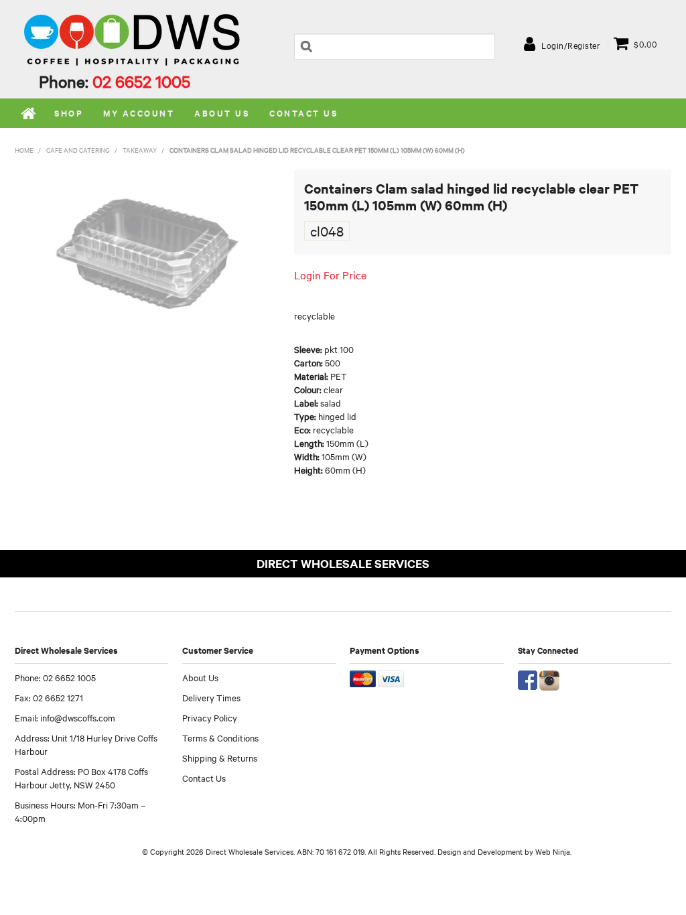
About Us (200, 677)
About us (221, 113)
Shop (68, 113)
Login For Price (330, 274)
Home (29, 113)
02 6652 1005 (141, 81)
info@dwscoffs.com (77, 717)
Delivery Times (211, 697)
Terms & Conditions (220, 737)
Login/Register (570, 45)
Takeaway (140, 150)
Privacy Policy (209, 717)
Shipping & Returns (219, 758)
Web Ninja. (553, 851)
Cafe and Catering (78, 150)
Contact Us (303, 113)
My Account (138, 113)
